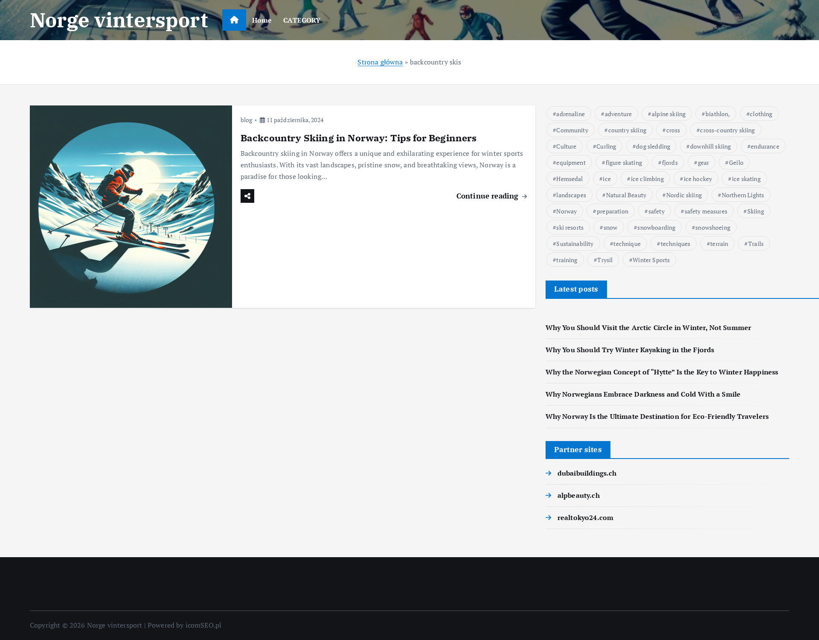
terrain (719, 244)
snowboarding (656, 227)
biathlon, (718, 114)
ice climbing (647, 179)
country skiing (627, 130)
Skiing (755, 211)
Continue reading (488, 196)
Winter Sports (651, 260)
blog (247, 120)
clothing (761, 114)
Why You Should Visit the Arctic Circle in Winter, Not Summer (649, 327)
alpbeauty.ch (579, 495)
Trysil (605, 260)
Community (572, 130)
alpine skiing (668, 114)
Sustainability (574, 244)
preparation (612, 211)
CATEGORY (301, 20)
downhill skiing (710, 146)
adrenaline (570, 114)
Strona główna (380, 62)
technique (626, 244)
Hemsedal (569, 179)
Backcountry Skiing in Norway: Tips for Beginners (359, 138)
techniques (676, 244)
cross (673, 130)
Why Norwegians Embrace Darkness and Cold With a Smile (643, 394)
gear (703, 162)
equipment (570, 162)
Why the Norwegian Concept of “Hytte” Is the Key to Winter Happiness (662, 372)
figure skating (624, 162)
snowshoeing (712, 227)
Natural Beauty (626, 195)
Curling (606, 146)
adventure (618, 114)
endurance (765, 146)
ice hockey (698, 179)
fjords (670, 162)
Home (262, 20)
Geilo (736, 162)
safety (656, 211)
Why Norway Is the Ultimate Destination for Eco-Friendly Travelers (657, 416)
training (566, 260)
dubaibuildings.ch (587, 473)
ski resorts (570, 227)
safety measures (706, 211)
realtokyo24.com (585, 517)
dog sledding (653, 146)
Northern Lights (743, 195)
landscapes (571, 195)
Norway (566, 211)
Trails (756, 244)
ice (606, 179)
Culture (566, 146)
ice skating (746, 179)
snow (611, 227)
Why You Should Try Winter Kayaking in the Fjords (630, 349)
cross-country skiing (727, 130)
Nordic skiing (684, 195)
